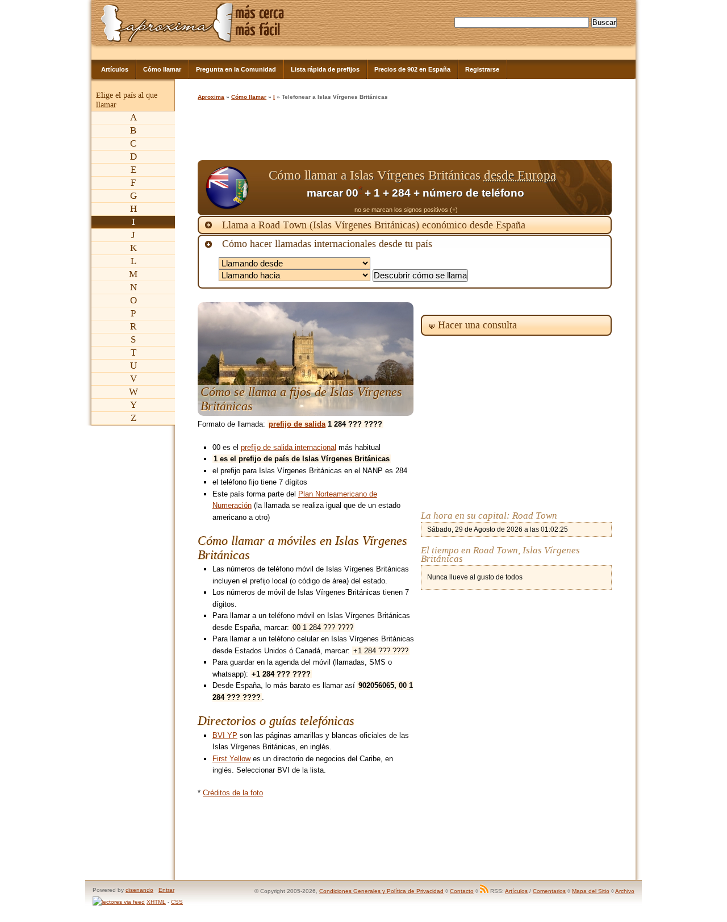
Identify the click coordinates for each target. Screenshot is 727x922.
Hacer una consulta (477, 325)
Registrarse (482, 69)
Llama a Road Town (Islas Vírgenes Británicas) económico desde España (373, 225)
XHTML (156, 902)
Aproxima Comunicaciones (167, 22)
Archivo (624, 891)
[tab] (405, 225)
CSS (177, 902)
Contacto (462, 891)
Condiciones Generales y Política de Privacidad (381, 891)
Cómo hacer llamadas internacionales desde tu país (327, 243)
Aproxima (211, 97)
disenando (139, 890)
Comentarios (549, 891)
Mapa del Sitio (590, 891)
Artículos (114, 69)
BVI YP (224, 735)
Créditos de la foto (233, 793)
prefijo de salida (297, 424)
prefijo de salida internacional (288, 447)
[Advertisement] (404, 131)
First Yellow (231, 758)
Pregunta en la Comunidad (236, 69)
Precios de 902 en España (412, 69)
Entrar (166, 890)
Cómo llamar (162, 69)
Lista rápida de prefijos (325, 69)
